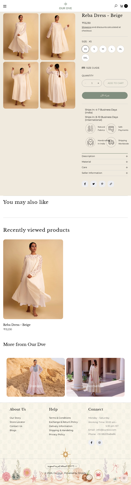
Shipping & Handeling (61, 430)
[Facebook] (91, 442)
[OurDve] (65, 5)
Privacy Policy (57, 434)
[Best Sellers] (95, 377)
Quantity (87, 75)
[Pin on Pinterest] (102, 184)
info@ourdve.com (106, 429)
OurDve (58, 473)
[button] (115, 5)
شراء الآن (104, 95)
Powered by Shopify (75, 473)
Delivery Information (60, 426)
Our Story (15, 417)
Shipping (87, 27)
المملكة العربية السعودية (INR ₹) (61, 466)
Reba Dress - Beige (17, 325)
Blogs (13, 430)
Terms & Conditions (60, 417)
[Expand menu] (4, 6)
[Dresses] (36, 377)
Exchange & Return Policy (63, 422)
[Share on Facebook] (85, 184)
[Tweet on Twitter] (93, 184)
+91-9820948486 (106, 434)
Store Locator (17, 422)
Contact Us (16, 426)
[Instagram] (99, 442)
